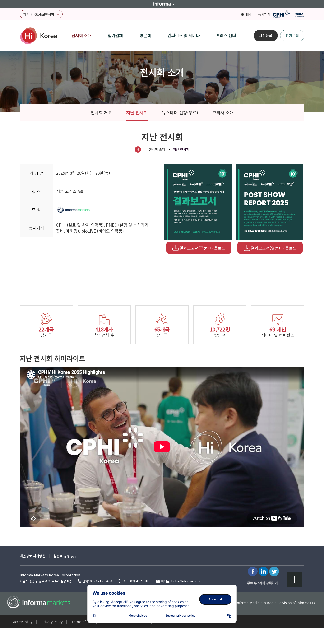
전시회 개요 (101, 112)
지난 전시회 (137, 112)
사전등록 (265, 35)
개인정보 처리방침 (32, 556)
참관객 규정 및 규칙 (67, 556)
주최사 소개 (223, 112)
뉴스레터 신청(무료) (180, 112)
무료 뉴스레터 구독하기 (262, 583)
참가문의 (292, 35)
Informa (162, 4)
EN (248, 14)
